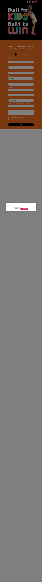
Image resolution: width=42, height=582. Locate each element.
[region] (21, 207)
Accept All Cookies (24, 208)
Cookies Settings (17, 208)
